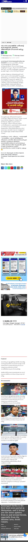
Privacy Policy (17, 526)
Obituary (9, 42)
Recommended (5, 381)
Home (3, 42)
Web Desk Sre (5, 58)
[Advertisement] (14, 27)
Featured (3, 359)
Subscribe (16, 528)
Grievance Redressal (6, 528)
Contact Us (3, 526)
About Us (16, 524)
